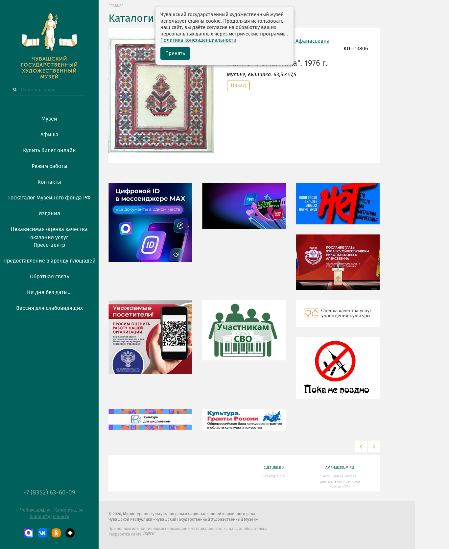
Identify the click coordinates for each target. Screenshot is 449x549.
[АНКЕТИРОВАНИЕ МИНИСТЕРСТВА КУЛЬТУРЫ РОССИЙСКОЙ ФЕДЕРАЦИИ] (150, 342)
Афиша (49, 134)
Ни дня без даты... (49, 292)
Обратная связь (49, 276)
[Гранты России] (244, 424)
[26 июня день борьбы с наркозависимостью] (338, 372)
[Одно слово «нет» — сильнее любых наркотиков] (338, 208)
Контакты (49, 182)
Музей (49, 119)
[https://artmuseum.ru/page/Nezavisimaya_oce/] (338, 318)
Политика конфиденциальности (198, 40)
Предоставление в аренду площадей (49, 260)
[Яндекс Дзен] (70, 533)
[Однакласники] (56, 533)
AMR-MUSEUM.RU (339, 467)
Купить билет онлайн (49, 150)
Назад (238, 85)
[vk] (42, 533)
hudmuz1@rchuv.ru (49, 517)
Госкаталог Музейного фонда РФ (49, 197)
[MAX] (28, 533)
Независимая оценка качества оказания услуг (49, 232)
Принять (175, 53)
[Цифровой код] (150, 227)
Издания (49, 213)
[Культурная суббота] (150, 424)
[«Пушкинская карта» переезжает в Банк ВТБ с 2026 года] (244, 210)
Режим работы (49, 166)
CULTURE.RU (274, 467)
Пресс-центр (49, 245)
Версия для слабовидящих (49, 308)
